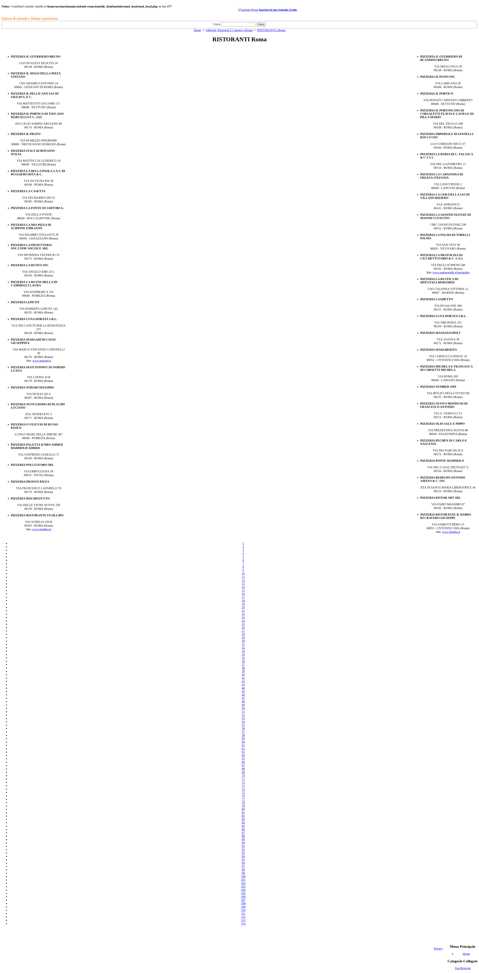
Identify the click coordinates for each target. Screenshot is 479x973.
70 (243, 775)
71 (243, 778)
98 (243, 869)
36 (243, 661)
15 (243, 590)
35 (243, 657)
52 (243, 715)
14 (243, 587)
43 (243, 684)
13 (243, 583)
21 (243, 610)
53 (243, 718)
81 (243, 812)
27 (243, 630)
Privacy (438, 948)
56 (243, 728)
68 (243, 768)
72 (243, 782)
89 (243, 839)
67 (243, 765)
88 (243, 836)
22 (243, 614)
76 (243, 795)
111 (243, 913)
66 (243, 762)
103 (243, 886)
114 (243, 923)
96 (243, 863)
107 (243, 900)
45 (243, 691)
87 (243, 832)
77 (243, 799)
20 (243, 607)
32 (243, 647)
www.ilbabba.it (451, 532)
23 (243, 617)
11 (243, 577)
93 (243, 852)
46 (243, 694)
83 (243, 819)
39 (243, 671)
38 (243, 667)
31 (243, 644)
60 (243, 741)
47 (243, 698)
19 (243, 603)
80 (243, 809)
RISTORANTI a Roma (271, 30)
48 (243, 701)
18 (243, 600)
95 (243, 859)
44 (243, 688)
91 (243, 846)
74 (243, 789)
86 (243, 829)
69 (243, 772)
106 (243, 896)
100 (243, 876)
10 (243, 573)
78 (243, 802)
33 (243, 651)
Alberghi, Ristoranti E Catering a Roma (229, 30)
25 (243, 624)
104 (243, 889)
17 (243, 597)
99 (243, 873)
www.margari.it (41, 360)
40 (243, 674)
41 (243, 678)
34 (243, 654)
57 (243, 731)
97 (243, 866)
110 (243, 910)
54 (243, 721)
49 (243, 704)
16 (243, 593)
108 (243, 903)
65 (243, 758)
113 (243, 920)
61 (243, 745)
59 (243, 738)
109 (243, 906)
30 (243, 640)
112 (243, 916)
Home (197, 30)
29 (243, 637)
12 (243, 580)
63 (243, 752)
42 (243, 681)
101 (243, 879)
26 (243, 627)
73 (243, 785)
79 (243, 805)
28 (243, 634)
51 (243, 711)
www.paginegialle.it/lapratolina (451, 272)
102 (243, 883)
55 (243, 725)
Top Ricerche (463, 968)
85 (243, 826)
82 (243, 815)
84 (243, 822)
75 (243, 792)
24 (243, 620)
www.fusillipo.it (41, 529)
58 (243, 735)
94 (243, 856)
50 (243, 708)
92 (243, 849)
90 (243, 842)
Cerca (216, 24)
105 (243, 893)
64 (243, 755)
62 (243, 748)
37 (243, 664)
